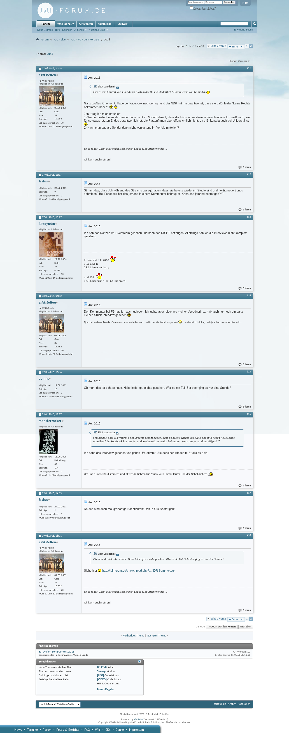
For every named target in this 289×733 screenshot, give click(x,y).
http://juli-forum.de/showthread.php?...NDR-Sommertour (138, 570)
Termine (32, 730)
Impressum (136, 730)
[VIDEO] (102, 679)
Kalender (67, 29)
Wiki (97, 730)
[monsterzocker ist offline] (48, 441)
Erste (235, 46)
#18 (249, 535)
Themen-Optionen (238, 61)
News (18, 730)
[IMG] (100, 675)
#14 (249, 295)
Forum (46, 24)
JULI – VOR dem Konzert (85, 39)
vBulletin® (139, 719)
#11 (249, 68)
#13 (249, 217)
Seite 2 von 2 (218, 46)
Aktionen (79, 29)
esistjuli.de (105, 24)
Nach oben (245, 627)
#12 (249, 174)
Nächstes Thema (156, 635)
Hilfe (245, 3)
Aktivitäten (86, 24)
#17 (249, 493)
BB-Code (102, 667)
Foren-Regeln (105, 689)
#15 (249, 371)
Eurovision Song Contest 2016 (57, 651)
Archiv (232, 703)
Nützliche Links (97, 29)
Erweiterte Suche (243, 29)
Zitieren (247, 167)
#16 (249, 414)
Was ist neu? (65, 24)
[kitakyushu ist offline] (51, 244)
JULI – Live (59, 39)
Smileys (101, 671)
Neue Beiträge (45, 29)
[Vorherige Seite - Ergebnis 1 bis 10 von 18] (242, 47)
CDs (108, 730)
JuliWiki (123, 24)
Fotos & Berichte (67, 730)
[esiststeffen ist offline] (51, 96)
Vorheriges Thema (133, 635)
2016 (50, 54)
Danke (120, 730)
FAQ (87, 730)
